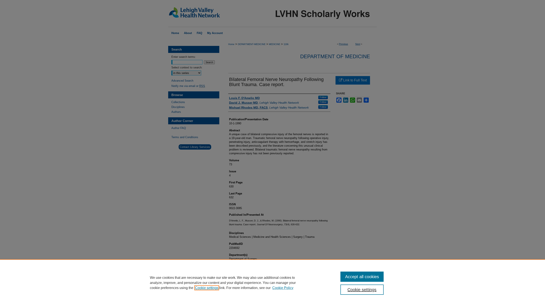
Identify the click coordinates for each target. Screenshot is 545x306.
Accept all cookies (362, 276)
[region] (272, 282)
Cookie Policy (282, 288)
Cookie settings (206, 288)
